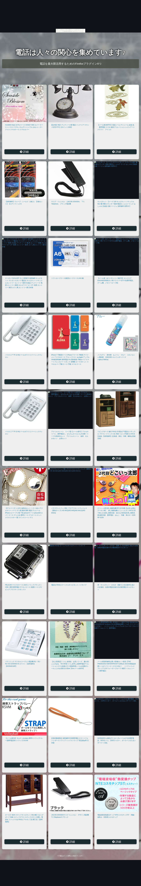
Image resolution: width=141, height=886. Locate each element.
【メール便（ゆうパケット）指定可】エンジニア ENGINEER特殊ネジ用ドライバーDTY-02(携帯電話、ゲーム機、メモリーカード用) (115, 280)
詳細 (25, 151)
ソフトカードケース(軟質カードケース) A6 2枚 (67, 278)
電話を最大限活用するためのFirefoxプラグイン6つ (70, 63)
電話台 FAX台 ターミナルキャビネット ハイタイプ (68, 585)
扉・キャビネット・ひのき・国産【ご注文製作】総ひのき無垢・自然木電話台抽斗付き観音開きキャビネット (116, 587)
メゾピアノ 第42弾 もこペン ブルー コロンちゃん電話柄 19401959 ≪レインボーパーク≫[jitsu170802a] (116, 357)
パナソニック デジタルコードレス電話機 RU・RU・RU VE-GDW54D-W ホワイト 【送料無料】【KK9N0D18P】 (23, 664)
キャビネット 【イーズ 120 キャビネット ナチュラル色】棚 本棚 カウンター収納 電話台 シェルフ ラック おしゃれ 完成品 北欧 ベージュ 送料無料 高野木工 (116, 204)
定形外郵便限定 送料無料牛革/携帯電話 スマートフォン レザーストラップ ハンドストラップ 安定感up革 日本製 (70, 740)
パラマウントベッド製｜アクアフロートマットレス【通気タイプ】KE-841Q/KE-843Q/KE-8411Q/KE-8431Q (69, 510)
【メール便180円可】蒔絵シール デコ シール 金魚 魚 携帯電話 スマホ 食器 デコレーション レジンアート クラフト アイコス (116, 127)
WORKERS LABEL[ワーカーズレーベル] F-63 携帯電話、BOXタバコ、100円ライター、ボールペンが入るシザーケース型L (116, 740)
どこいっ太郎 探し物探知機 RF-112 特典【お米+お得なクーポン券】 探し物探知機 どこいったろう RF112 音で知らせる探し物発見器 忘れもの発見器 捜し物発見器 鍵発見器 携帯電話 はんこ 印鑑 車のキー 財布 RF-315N (116, 512)
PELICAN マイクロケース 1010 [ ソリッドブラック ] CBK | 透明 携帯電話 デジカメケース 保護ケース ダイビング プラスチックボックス (23, 587)
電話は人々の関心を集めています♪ (70, 52)
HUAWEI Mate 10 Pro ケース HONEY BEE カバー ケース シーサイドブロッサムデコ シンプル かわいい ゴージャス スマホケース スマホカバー (24, 127)
